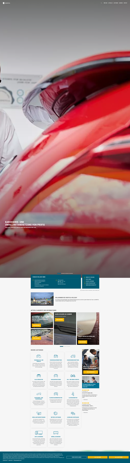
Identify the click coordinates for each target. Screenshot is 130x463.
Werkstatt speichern (90, 277)
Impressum (11, 460)
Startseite (83, 290)
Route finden (88, 279)
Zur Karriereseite (91, 372)
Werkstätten (90, 290)
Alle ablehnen (98, 457)
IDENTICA (86, 290)
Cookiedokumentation (17, 460)
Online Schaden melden (90, 283)
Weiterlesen (85, 399)
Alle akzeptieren (118, 457)
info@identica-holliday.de (39, 286)
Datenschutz (5, 460)
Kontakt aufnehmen (90, 281)
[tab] (59, 273)
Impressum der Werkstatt (91, 285)
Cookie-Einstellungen (76, 457)
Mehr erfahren (36, 325)
